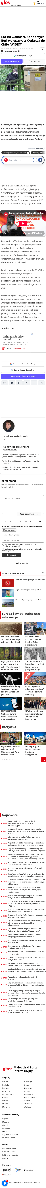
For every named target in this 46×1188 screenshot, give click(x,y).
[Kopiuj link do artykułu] (34, 382)
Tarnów (27, 1100)
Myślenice (6, 1107)
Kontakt (5, 1158)
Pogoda (5, 1119)
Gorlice (5, 1097)
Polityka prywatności (10, 1155)
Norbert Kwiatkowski (12, 51)
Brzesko (5, 1088)
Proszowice (28, 1094)
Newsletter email (9, 1149)
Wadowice (28, 1104)
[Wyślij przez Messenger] (12, 382)
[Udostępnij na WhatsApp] (19, 382)
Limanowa (6, 1100)
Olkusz (26, 1085)
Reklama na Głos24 (9, 1152)
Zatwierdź (11, 555)
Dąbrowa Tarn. (8, 1094)
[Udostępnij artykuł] (42, 49)
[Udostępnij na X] (26, 382)
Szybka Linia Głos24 (10, 1134)
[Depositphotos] (28, 1169)
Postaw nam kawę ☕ (12, 61)
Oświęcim (28, 1088)
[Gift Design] (7, 1175)
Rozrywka (9, 727)
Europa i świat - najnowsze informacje (21, 615)
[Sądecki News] (18, 1169)
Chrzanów (6, 1091)
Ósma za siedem (8, 1138)
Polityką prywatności (12, 546)
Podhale (27, 1091)
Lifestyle (5, 1125)
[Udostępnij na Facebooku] (4, 382)
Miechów (5, 1104)
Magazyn (5, 1122)
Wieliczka (27, 1107)
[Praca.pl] (7, 1169)
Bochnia (5, 1085)
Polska (4, 1131)
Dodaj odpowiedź (27, 514)
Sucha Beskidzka (30, 1097)
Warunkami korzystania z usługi (26, 544)
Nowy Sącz (28, 1082)
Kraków (5, 1082)
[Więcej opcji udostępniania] (41, 382)
